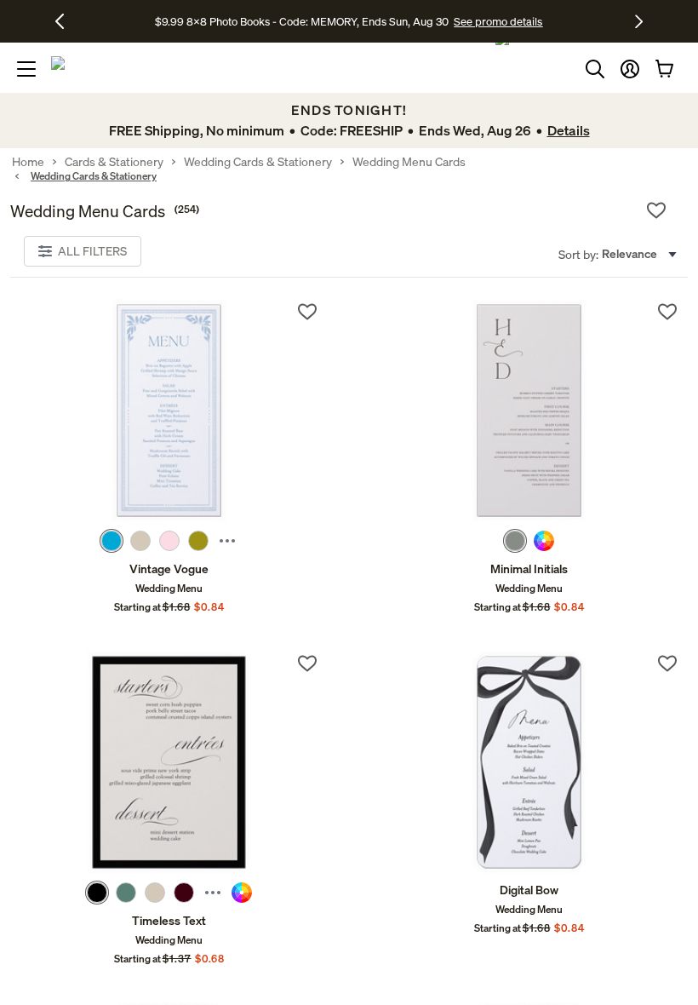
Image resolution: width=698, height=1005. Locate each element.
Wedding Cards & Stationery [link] (258, 162)
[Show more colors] (227, 541)
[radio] (111, 541)
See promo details (498, 21)
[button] (630, 69)
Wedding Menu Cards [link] (409, 162)
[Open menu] (26, 69)
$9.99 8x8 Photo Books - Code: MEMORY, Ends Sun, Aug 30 (302, 21)
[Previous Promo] (66, 21)
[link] (169, 410)
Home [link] (28, 162)
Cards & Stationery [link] (114, 162)
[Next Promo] (639, 21)
